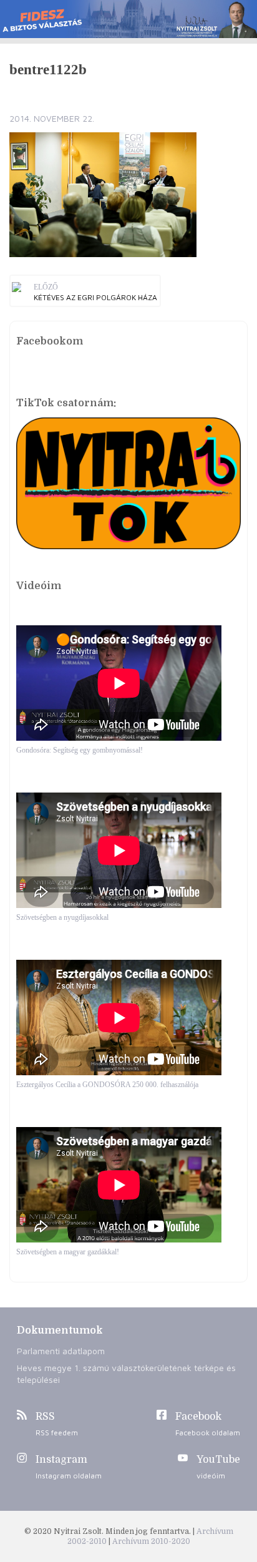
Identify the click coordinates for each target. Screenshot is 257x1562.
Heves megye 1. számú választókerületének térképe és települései (126, 1373)
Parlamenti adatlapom (61, 1350)
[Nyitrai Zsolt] (128, 19)
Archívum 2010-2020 (151, 1541)
